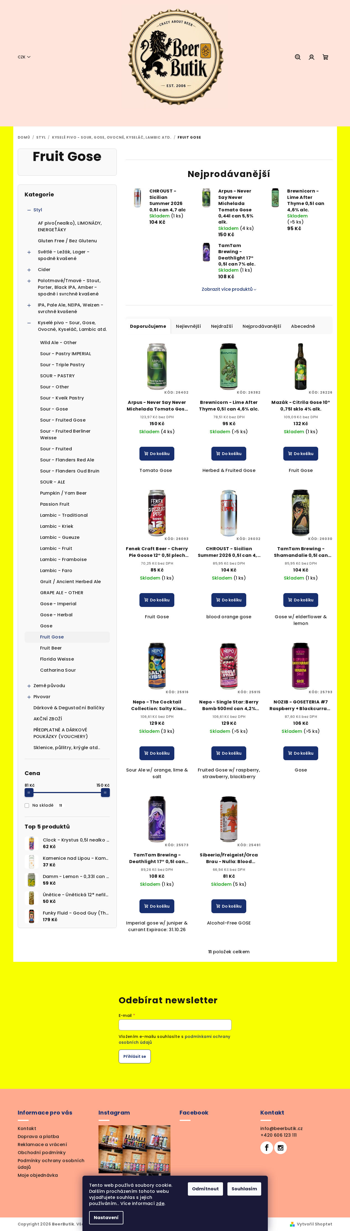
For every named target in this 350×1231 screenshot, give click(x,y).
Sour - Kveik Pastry (62, 398)
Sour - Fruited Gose (63, 420)
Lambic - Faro (56, 570)
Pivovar (42, 697)
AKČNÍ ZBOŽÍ (47, 719)
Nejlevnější (188, 326)
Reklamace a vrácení (42, 1144)
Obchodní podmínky (42, 1152)
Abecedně (303, 326)
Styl (37, 210)
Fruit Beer (51, 648)
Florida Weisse (57, 659)
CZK (21, 57)
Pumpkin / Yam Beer (63, 493)
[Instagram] (280, 1147)
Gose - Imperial (58, 604)
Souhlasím (244, 1189)
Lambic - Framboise (63, 559)
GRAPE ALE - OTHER (62, 592)
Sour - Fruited (56, 449)
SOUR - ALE (52, 482)
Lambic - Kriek (57, 526)
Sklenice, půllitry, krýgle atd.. (66, 747)
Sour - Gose (54, 409)
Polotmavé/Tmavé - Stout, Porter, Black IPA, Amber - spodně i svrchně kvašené (69, 287)
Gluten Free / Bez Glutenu (67, 241)
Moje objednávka (38, 1175)
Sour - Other (54, 387)
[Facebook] (266, 1147)
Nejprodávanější (262, 326)
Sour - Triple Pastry (62, 365)
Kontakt (27, 1128)
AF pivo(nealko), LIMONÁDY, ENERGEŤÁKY (70, 226)
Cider (44, 269)
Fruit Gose (52, 637)
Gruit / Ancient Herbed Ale (70, 581)
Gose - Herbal (56, 615)
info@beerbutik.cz (281, 1128)
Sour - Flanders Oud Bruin (70, 471)
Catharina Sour (58, 670)
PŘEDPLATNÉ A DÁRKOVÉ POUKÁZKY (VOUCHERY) (60, 733)
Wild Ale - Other (58, 342)
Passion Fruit (55, 504)
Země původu (49, 685)
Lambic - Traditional (64, 515)
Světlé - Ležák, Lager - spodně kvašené (64, 255)
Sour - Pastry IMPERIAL (65, 353)
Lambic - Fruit (56, 548)
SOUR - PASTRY (57, 376)
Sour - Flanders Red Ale (67, 460)
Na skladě (47, 805)
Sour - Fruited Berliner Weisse (65, 434)
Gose (46, 626)
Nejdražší (222, 326)
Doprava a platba (38, 1136)
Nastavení (106, 1217)
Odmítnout (205, 1189)
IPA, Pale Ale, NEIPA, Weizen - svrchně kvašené (70, 308)
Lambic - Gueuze (60, 537)
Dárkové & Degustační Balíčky (69, 708)
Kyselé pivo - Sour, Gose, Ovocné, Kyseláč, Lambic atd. (72, 326)
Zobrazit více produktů (227, 289)
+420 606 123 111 (278, 1135)
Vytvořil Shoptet (314, 1224)
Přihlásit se (134, 1056)
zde (160, 1203)
